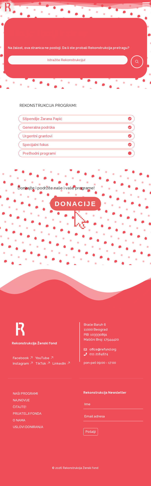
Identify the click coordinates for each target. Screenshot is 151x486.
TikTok (40, 363)
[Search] (137, 61)
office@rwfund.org (102, 349)
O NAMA (19, 420)
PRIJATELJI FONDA (27, 413)
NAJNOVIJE (21, 400)
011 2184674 (98, 354)
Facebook (21, 358)
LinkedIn (59, 363)
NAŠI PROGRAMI (25, 393)
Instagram (21, 363)
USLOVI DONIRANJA (28, 427)
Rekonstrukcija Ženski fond (80, 467)
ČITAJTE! (19, 407)
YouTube (42, 358)
